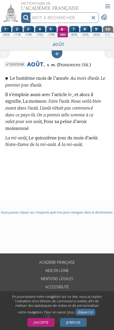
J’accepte (41, 322)
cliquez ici (85, 312)
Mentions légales (57, 278)
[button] (57, 54)
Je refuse (73, 322)
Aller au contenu (20, 5)
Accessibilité (57, 286)
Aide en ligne (57, 270)
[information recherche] (25, 17)
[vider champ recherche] (93, 17)
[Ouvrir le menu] (107, 6)
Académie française (57, 262)
